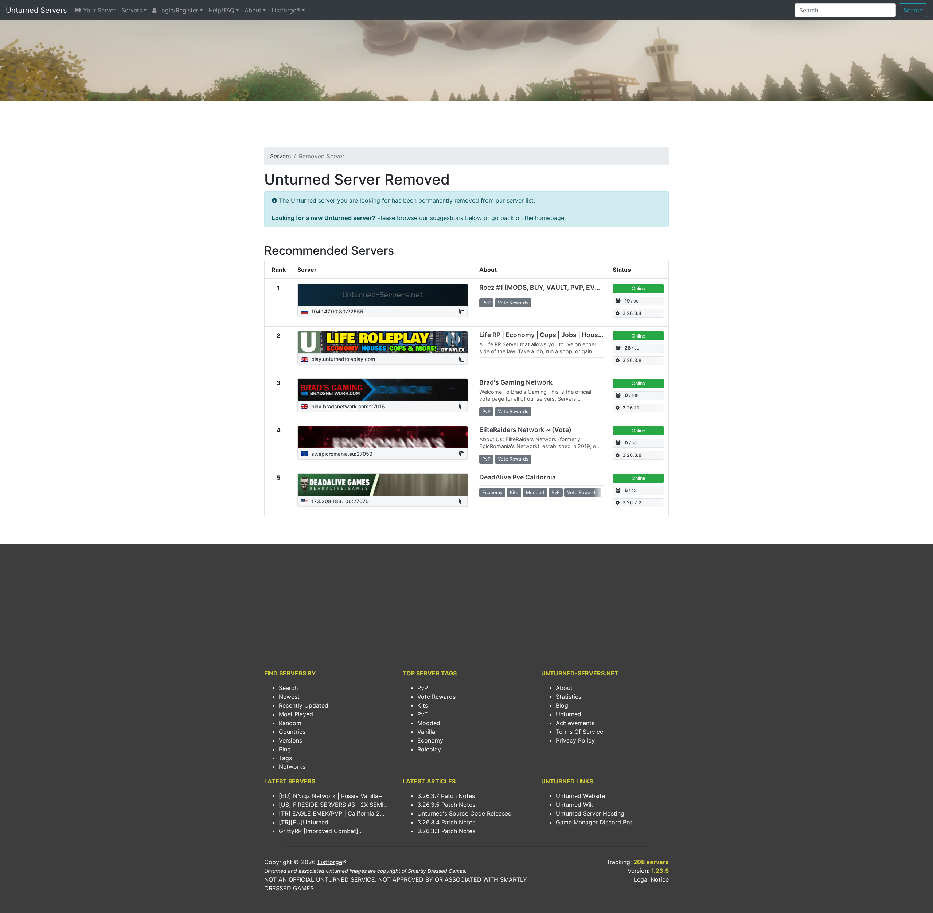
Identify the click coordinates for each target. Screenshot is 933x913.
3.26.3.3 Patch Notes (446, 831)
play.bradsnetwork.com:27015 (347, 406)
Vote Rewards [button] (513, 302)
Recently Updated (303, 705)
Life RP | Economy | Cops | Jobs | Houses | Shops (554, 335)
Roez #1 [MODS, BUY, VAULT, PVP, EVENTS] (546, 287)
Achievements (575, 723)
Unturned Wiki (575, 804)
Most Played (296, 714)
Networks (292, 766)
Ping (285, 749)
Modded (428, 723)
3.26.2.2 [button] (631, 502)
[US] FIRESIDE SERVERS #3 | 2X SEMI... (333, 804)
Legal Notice (651, 879)
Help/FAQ (221, 10)
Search (912, 10)
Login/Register (177, 10)
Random (290, 723)
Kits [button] (514, 492)
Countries (292, 731)
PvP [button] (486, 302)
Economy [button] (492, 492)
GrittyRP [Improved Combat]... (321, 831)
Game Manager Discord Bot (594, 822)
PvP (422, 688)
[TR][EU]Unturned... (306, 822)
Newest (289, 696)
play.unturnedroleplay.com (342, 359)
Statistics (568, 696)
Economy (430, 740)
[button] (462, 311)
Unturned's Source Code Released (464, 813)
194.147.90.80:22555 (336, 311)
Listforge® (286, 10)
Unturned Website (580, 796)
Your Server (98, 10)
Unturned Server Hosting (590, 813)
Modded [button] (535, 492)
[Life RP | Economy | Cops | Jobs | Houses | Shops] (383, 342)
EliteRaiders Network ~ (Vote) (525, 430)
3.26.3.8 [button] (631, 360)
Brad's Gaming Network (516, 382)
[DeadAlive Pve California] (383, 485)
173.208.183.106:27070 (339, 501)
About (253, 10)
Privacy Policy (575, 740)
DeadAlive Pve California (517, 477)
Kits (422, 705)
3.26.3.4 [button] (631, 313)
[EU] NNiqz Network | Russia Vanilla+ (330, 796)
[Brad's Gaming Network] (383, 390)
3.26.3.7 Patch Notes (446, 796)
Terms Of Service (579, 731)
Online (638, 288)
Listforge (329, 862)
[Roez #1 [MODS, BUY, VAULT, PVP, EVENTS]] (383, 295)
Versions (290, 740)
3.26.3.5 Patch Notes (446, 804)
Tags (285, 758)
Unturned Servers (36, 10)
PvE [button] (555, 492)
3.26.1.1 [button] (630, 408)
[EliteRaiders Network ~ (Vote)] (383, 437)
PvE (422, 714)
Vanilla (426, 731)
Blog (562, 705)
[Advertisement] (466, 126)
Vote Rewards (436, 696)
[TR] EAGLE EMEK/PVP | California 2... (331, 813)
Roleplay (429, 749)
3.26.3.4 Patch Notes (446, 822)
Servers (131, 10)
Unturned (568, 714)
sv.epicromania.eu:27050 (341, 454)
